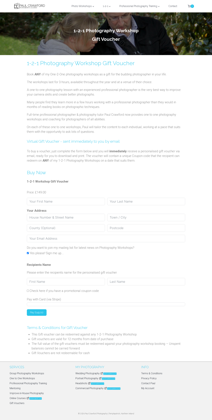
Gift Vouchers (17, 403)
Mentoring (15, 388)
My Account (147, 388)
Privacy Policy (149, 378)
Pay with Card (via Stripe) (44, 299)
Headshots (89, 383)
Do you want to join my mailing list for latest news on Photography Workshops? (80, 248)
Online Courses (25, 398)
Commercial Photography (97, 388)
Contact (172, 6)
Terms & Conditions (151, 373)
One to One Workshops (22, 378)
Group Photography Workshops (27, 373)
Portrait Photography (95, 378)
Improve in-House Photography (27, 393)
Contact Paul (148, 383)
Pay (36, 312)
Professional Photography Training (28, 383)
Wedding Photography (95, 373)
